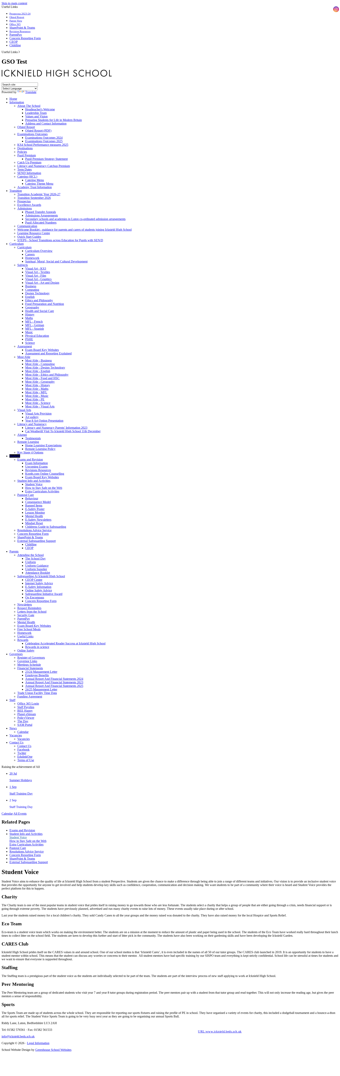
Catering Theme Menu (39, 183)
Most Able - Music (36, 396)
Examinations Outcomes (32, 134)
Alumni (22, 434)
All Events (20, 813)
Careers (30, 254)
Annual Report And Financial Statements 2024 (54, 678)
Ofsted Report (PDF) (38, 130)
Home (13, 98)
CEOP (13, 41)
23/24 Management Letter (41, 671)
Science (30, 342)
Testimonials (33, 438)
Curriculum (16, 243)
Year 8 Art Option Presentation (44, 420)
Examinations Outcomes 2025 (44, 141)
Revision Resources (19, 31)
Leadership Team (36, 113)
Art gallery (32, 417)
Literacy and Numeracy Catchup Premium (43, 166)
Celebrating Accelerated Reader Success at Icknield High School (65, 643)
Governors (16, 654)
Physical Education (37, 335)
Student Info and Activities (33, 480)
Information (16, 102)
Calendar (23, 732)
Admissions (24, 208)
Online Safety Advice (38, 590)
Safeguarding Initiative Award (43, 594)
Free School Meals (29, 629)
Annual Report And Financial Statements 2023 (54, 682)
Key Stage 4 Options (30, 452)
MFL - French (34, 321)
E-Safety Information (38, 586)
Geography (32, 307)
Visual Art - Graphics (38, 279)
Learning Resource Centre (33, 233)
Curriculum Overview (39, 250)
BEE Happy (25, 710)
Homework (32, 258)
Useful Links (25, 636)
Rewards (22, 640)
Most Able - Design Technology (45, 367)
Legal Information (38, 1043)
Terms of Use (25, 760)
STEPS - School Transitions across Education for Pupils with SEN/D (60, 240)
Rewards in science (37, 647)
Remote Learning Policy (40, 449)
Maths (29, 318)
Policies (22, 151)
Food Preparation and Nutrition (44, 304)
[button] (19, 52)
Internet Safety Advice (39, 583)
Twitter (21, 753)
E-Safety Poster (34, 509)
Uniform (30, 562)
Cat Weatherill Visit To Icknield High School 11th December (63, 431)
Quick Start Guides (29, 236)
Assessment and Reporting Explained (48, 353)
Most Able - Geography (40, 381)
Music (29, 332)
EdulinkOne (24, 756)
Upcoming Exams (36, 466)
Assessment (24, 346)
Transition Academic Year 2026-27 (38, 194)
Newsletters (24, 604)
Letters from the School (31, 611)
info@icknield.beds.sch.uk (18, 1036)
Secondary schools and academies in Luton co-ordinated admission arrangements (75, 219)
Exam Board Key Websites (42, 350)
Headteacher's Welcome (40, 109)
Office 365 (15, 24)
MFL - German (34, 325)
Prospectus (24, 201)
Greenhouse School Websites (53, 1049)
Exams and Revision (30, 459)
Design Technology (37, 293)
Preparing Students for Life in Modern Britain (53, 120)
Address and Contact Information (46, 123)
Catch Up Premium (29, 162)
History (29, 314)
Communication (27, 226)
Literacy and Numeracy (32, 424)
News (13, 728)
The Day (22, 721)
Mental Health (34, 516)
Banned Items (33, 505)
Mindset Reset (34, 523)
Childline (15, 45)
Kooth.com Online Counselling (44, 473)
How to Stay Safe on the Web (43, 487)
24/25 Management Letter (41, 689)
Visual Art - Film (35, 275)
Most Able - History (37, 385)
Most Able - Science (37, 403)
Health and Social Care (39, 311)
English (30, 296)
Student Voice (33, 484)
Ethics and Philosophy (39, 300)
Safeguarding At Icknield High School (41, 576)
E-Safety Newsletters (38, 519)
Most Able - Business (38, 360)
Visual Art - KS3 (35, 268)
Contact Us (16, 742)
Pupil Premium (26, 155)
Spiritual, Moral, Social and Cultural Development (56, 261)
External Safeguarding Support (36, 541)
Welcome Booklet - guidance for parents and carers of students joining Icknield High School (74, 229)
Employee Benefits (37, 675)
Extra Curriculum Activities (42, 491)
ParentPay (15, 34)
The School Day (35, 558)
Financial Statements (30, 668)
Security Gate (25, 615)
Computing (32, 289)
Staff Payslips (25, 707)
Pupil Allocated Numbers (40, 222)
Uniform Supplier (36, 569)
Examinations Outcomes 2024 (44, 137)
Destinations (25, 148)
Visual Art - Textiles (37, 272)
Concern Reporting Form (25, 38)
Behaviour (31, 498)
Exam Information (36, 463)
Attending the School (30, 555)
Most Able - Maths (36, 388)
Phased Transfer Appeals (40, 212)
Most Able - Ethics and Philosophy (46, 374)
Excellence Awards (29, 205)
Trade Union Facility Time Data (37, 693)
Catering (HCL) (27, 176)
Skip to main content (14, 3)
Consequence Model (38, 502)
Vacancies (15, 735)
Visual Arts (24, 410)
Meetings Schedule (29, 664)
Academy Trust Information (34, 187)
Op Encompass (34, 597)
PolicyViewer (25, 717)
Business (30, 286)
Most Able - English (37, 371)
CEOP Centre (33, 579)
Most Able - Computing (40, 364)
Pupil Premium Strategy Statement (46, 159)
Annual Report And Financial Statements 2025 (54, 686)
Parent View (15, 20)
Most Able (23, 357)
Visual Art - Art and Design (42, 282)
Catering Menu (34, 180)
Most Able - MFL (36, 392)
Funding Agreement (29, 696)
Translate (30, 92)
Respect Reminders (29, 608)
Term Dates (24, 169)
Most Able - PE (34, 399)
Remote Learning (28, 441)
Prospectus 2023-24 (19, 13)
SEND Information (29, 173)
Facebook (23, 749)
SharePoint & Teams (22, 27)
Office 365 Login (28, 703)
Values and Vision (36, 116)
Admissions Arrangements (41, 215)
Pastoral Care (25, 495)
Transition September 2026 (34, 197)
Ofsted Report (16, 17)
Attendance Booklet (37, 572)
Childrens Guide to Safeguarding (45, 526)
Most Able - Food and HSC (42, 378)
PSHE (29, 339)
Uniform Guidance (37, 565)
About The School (28, 105)
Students (14, 456)
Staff (12, 700)
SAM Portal (24, 724)
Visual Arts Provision (38, 413)
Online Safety (25, 650)
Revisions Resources (38, 470)
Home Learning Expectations (43, 445)
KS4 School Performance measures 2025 (42, 144)
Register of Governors (31, 657)
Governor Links (27, 661)
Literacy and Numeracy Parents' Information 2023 (56, 427)
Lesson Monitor (35, 512)
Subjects (22, 265)
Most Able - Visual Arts (40, 406)
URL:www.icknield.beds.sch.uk (220, 1031)
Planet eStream (26, 714)
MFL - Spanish (34, 328)
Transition (15, 190)
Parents (13, 551)
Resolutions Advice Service (34, 530)
